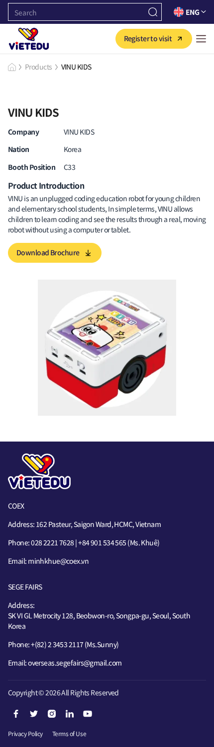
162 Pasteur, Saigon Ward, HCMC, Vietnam (98, 524)
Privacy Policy (25, 733)
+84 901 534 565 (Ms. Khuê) (118, 542)
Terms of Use (69, 733)
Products (38, 67)
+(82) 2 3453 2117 (58, 644)
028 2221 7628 (52, 542)
